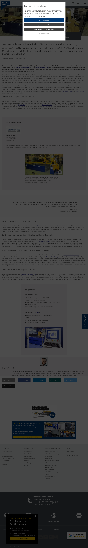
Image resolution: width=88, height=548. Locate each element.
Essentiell (28, 16)
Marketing (42, 16)
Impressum (52, 38)
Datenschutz (60, 38)
